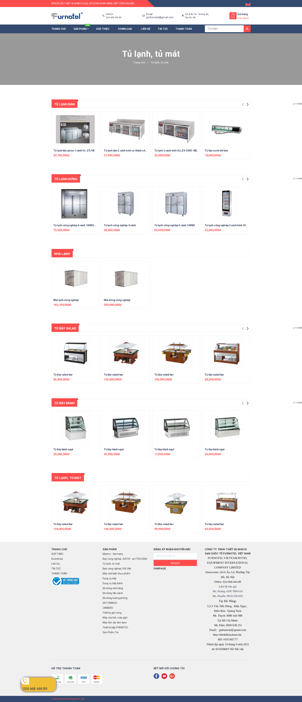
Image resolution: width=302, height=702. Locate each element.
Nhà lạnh (62, 254)
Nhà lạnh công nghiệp (66, 300)
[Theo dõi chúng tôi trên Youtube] (164, 676)
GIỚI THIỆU (103, 28)
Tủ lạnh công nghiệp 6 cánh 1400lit (174, 225)
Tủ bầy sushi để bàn (216, 150)
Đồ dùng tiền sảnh (113, 593)
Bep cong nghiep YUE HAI (117, 568)
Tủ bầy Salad (65, 328)
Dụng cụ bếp (110, 578)
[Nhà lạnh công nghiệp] (75, 278)
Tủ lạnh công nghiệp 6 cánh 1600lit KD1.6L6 (78, 225)
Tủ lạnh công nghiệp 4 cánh (120, 225)
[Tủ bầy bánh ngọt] (75, 428)
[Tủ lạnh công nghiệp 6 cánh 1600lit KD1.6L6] (75, 203)
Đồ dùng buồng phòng (115, 598)
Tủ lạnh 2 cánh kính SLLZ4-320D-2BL (176, 150)
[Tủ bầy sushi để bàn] (226, 129)
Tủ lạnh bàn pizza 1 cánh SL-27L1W (74, 150)
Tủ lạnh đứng (65, 179)
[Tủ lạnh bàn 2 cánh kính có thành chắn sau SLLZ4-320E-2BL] (126, 129)
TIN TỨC (163, 28)
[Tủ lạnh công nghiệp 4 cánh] (126, 203)
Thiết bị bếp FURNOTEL (115, 627)
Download (126, 28)
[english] (248, 3)
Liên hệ (145, 28)
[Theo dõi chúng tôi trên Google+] (172, 676)
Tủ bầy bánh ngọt (63, 449)
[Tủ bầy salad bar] (75, 353)
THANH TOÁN (183, 28)
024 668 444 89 (35, 689)
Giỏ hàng (242, 14)
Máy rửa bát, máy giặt (115, 617)
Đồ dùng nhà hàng (113, 588)
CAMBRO (108, 607)
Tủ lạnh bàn (64, 104)
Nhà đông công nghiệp (117, 300)
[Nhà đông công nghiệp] (126, 278)
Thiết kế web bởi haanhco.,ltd (67, 698)
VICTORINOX (110, 603)
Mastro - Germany (113, 553)
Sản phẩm (82, 27)
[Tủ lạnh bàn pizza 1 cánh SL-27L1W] (75, 129)
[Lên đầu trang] (295, 691)
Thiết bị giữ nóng (112, 612)
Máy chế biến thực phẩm (116, 573)
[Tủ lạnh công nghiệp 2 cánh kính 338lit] (226, 203)
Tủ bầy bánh (64, 403)
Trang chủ (58, 28)
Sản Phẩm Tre (111, 632)
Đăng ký (175, 563)
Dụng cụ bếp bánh (113, 583)
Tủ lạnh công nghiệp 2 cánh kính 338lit (227, 225)
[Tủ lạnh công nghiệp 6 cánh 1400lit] (176, 203)
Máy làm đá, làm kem (115, 622)
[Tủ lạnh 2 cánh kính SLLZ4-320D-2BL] (176, 129)
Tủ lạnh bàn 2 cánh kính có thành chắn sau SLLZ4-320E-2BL (138, 150)
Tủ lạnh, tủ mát (67, 478)
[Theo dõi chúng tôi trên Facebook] (157, 676)
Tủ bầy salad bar (63, 374)
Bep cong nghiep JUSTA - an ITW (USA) (125, 558)
